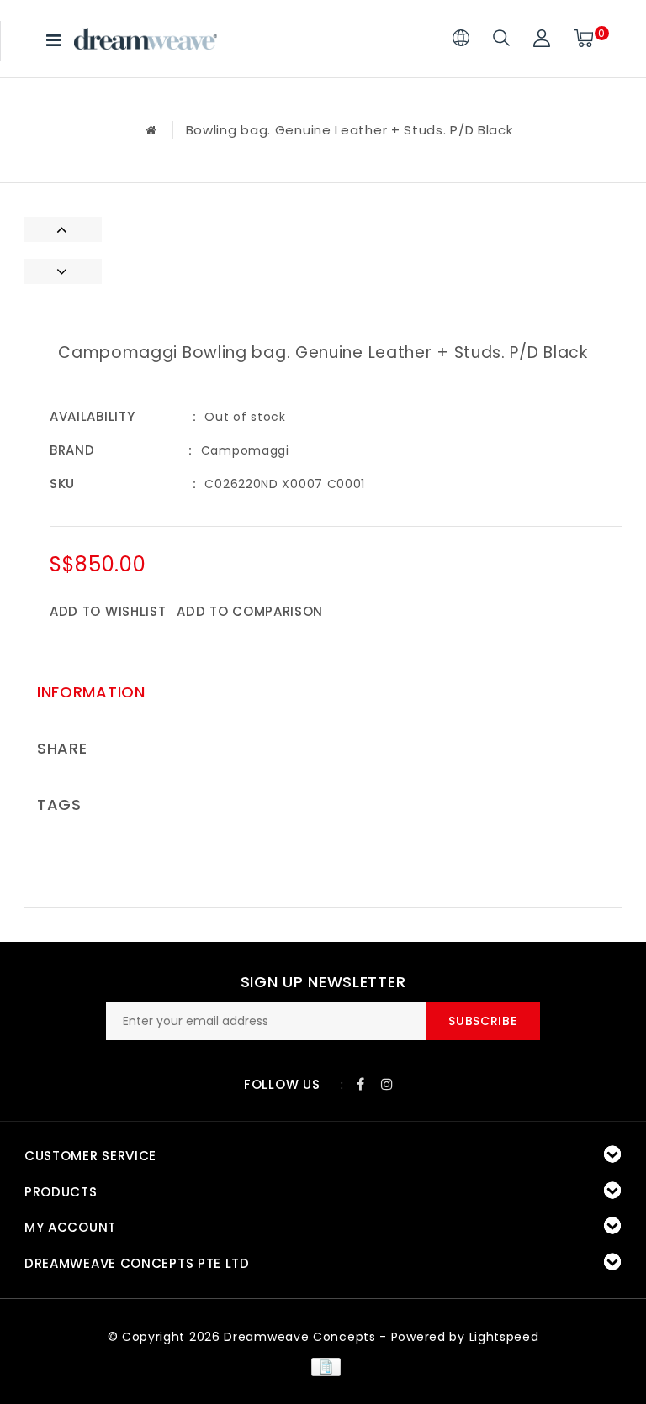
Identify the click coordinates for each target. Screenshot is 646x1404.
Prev (63, 229)
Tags (59, 804)
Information (91, 691)
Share (62, 748)
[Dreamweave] (145, 39)
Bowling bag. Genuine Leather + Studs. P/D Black (349, 130)
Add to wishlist (108, 611)
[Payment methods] (322, 1366)
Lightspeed (504, 1336)
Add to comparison (250, 611)
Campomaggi (245, 450)
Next (63, 271)
